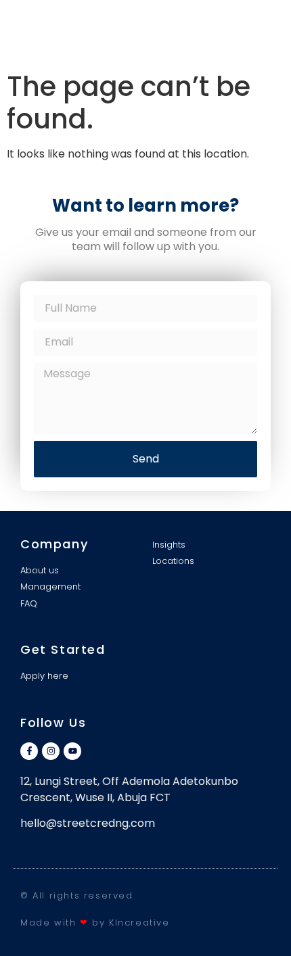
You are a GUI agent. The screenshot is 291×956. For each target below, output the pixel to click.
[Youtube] (72, 751)
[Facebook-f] (29, 751)
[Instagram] (51, 751)
